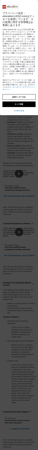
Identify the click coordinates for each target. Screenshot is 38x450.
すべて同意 (19, 104)
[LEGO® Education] (10, 7)
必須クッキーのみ (19, 97)
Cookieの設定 (19, 111)
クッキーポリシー (16, 87)
